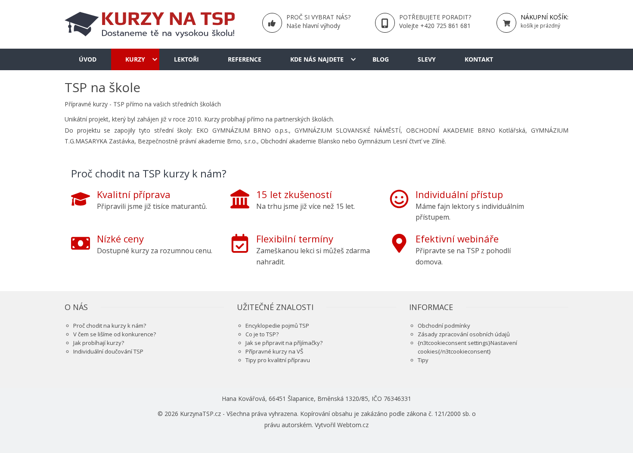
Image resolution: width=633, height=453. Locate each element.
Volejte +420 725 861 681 (435, 26)
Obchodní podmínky (444, 325)
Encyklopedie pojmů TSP (277, 325)
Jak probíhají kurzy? (98, 343)
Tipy (423, 360)
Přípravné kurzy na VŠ (274, 351)
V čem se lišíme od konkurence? (114, 334)
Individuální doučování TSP (108, 351)
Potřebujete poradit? (435, 17)
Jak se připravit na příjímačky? (284, 343)
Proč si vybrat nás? (318, 17)
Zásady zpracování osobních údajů (464, 334)
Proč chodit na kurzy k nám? (109, 325)
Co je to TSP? (262, 334)
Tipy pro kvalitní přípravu (277, 360)
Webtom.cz (353, 425)
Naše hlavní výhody (313, 26)
